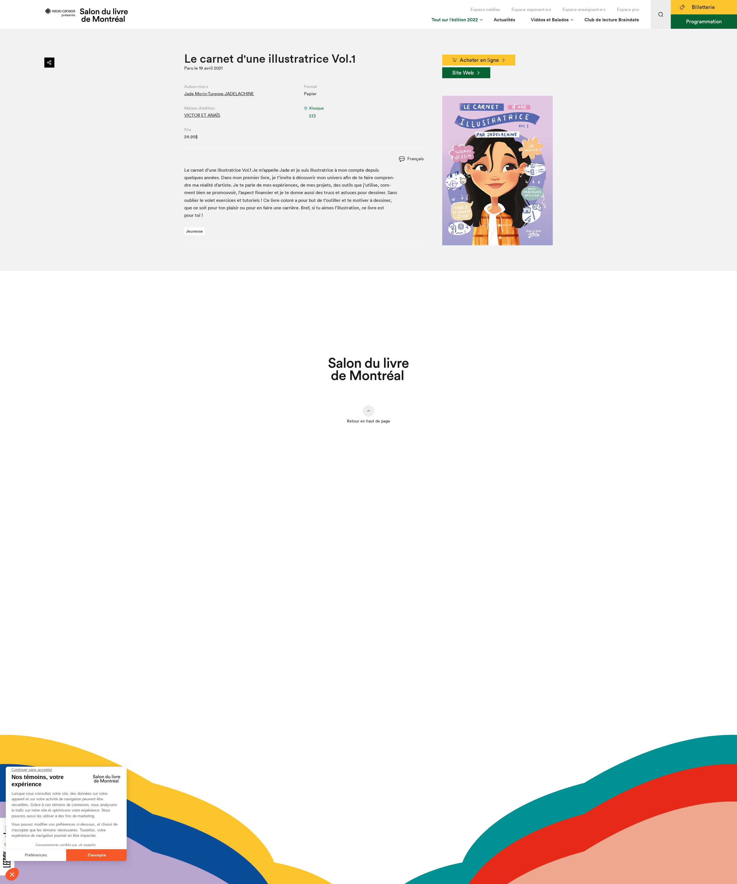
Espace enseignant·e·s (584, 9)
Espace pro (628, 9)
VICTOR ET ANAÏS (202, 115)
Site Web (463, 72)
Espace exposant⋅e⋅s (531, 9)
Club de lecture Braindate (611, 20)
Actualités (504, 20)
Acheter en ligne (479, 60)
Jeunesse (194, 231)
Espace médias (485, 9)
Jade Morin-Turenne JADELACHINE (219, 93)
